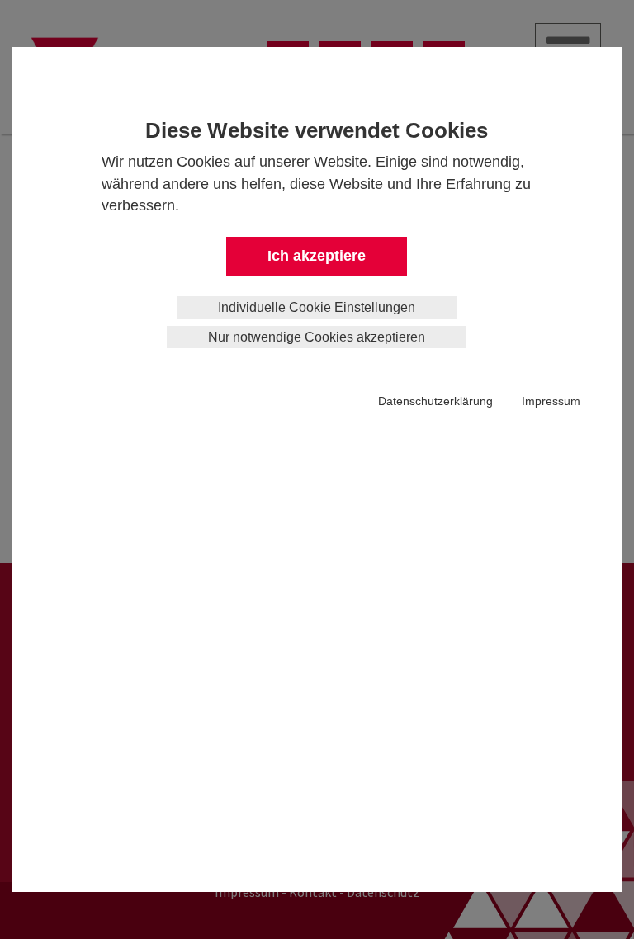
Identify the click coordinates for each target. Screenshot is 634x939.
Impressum (551, 401)
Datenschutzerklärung (435, 401)
